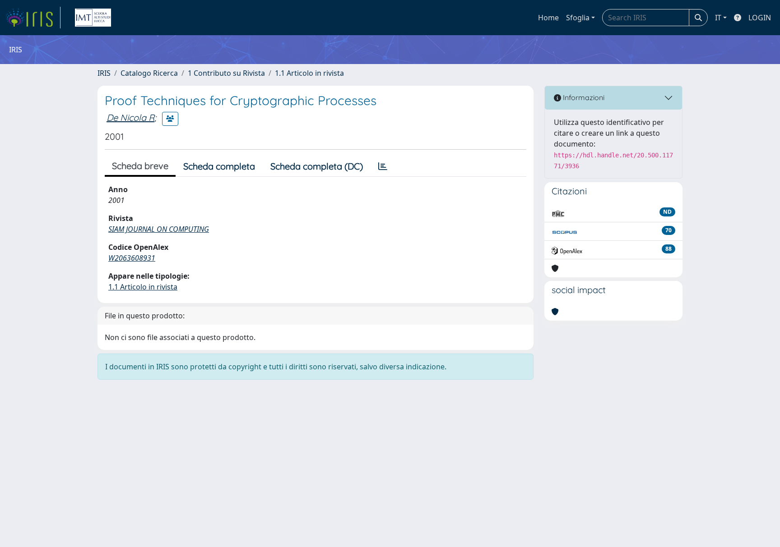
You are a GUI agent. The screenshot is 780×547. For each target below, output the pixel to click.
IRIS (104, 73)
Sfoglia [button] (578, 18)
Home (548, 18)
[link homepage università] (93, 17)
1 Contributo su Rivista (226, 73)
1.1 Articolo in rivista (309, 73)
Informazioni (582, 97)
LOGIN (759, 18)
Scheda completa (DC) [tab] (316, 166)
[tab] (383, 166)
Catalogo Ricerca (149, 73)
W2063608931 (131, 258)
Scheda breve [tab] (140, 165)
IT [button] (718, 18)
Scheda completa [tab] (219, 166)
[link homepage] (32, 17)
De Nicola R (130, 117)
